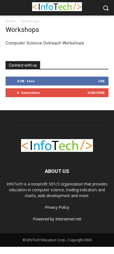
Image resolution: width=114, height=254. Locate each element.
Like (101, 81)
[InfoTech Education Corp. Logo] (57, 6)
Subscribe (96, 92)
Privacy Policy (57, 207)
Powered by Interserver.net (57, 219)
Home (10, 21)
